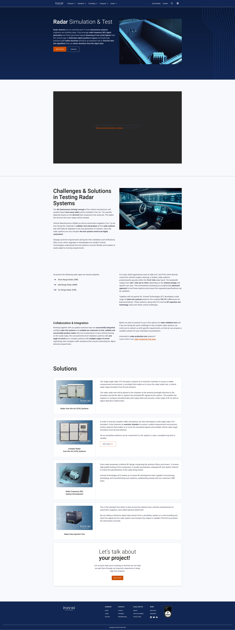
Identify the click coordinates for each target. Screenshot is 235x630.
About (106, 610)
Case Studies (156, 3)
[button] (71, 3)
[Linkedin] (151, 617)
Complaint (121, 613)
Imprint (135, 610)
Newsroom (153, 610)
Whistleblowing (122, 616)
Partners (107, 616)
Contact (165, 3)
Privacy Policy (137, 616)
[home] (59, 3)
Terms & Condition (138, 613)
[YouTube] (154, 617)
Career (107, 613)
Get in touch (117, 578)
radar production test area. (145, 339)
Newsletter (153, 613)
